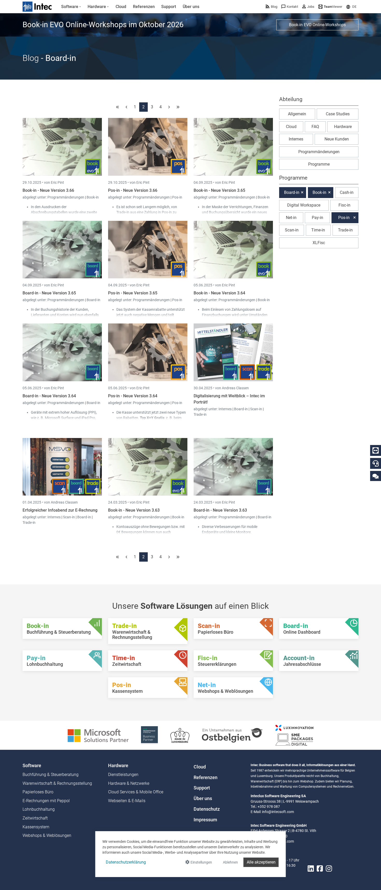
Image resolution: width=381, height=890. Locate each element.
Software (32, 765)
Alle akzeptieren (261, 862)
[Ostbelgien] (232, 734)
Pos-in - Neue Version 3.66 (132, 190)
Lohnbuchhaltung (39, 809)
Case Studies (338, 113)
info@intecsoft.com (278, 812)
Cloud (291, 126)
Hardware (343, 126)
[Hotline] (375, 463)
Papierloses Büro (38, 791)
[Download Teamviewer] (375, 450)
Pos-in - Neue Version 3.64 (132, 395)
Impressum (205, 819)
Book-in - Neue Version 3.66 (48, 190)
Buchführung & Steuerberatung (51, 774)
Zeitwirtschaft (35, 818)
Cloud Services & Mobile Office (135, 791)
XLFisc (319, 242)
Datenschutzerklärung (126, 862)
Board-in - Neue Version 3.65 (49, 293)
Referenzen (205, 777)
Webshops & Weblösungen (47, 835)
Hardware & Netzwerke (128, 783)
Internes (225, 409)
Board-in (93, 300)
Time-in (318, 230)
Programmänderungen (66, 197)
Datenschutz (207, 809)
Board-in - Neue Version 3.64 (49, 395)
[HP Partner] (149, 734)
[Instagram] (329, 868)
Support (202, 787)
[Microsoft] (98, 734)
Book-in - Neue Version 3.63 (134, 510)
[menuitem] (71, 7)
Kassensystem (36, 826)
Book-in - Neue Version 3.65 (219, 190)
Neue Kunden (336, 139)
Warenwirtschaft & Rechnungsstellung (57, 783)
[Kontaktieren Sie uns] (375, 476)
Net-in (291, 217)
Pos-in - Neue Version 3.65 (132, 293)
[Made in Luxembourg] (179, 734)
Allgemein (297, 113)
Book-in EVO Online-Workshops (317, 24)
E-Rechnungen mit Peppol (46, 800)
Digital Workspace (303, 205)
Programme (319, 164)
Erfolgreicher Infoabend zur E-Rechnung (60, 510)
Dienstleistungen (123, 774)
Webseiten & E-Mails (126, 800)
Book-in (93, 197)
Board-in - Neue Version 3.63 (220, 510)
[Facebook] (320, 868)
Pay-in (317, 217)
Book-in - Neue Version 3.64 (219, 293)
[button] (351, 6)
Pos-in (177, 197)
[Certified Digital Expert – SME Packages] (294, 734)
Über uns (203, 798)
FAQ (315, 126)
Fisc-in (344, 205)
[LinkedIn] (311, 868)
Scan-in (256, 409)
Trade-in (200, 414)
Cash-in (347, 192)
